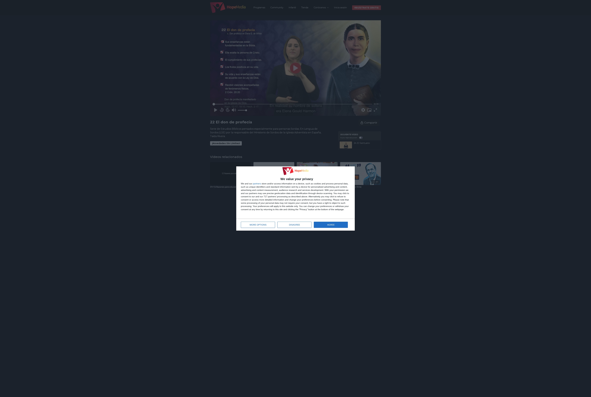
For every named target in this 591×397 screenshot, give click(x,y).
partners (257, 184)
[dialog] (295, 198)
